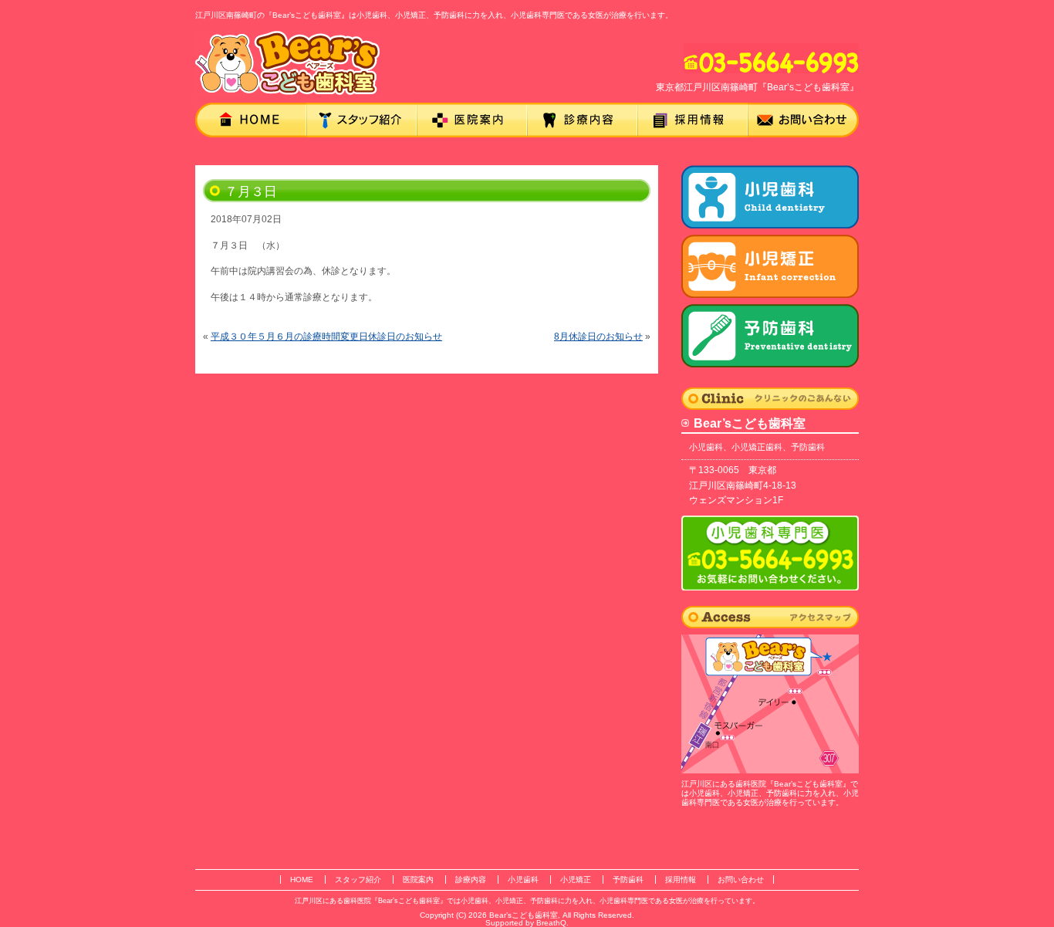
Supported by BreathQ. (527, 923)
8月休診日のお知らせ (598, 336)
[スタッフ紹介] (361, 120)
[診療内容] (582, 120)
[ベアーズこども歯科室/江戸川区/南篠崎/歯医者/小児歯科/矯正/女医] (287, 63)
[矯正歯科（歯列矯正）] (770, 335)
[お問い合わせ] (803, 120)
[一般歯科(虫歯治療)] (770, 196)
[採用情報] (692, 120)
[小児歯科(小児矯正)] (770, 266)
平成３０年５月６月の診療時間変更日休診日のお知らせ (326, 336)
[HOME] (250, 120)
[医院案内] (472, 120)
